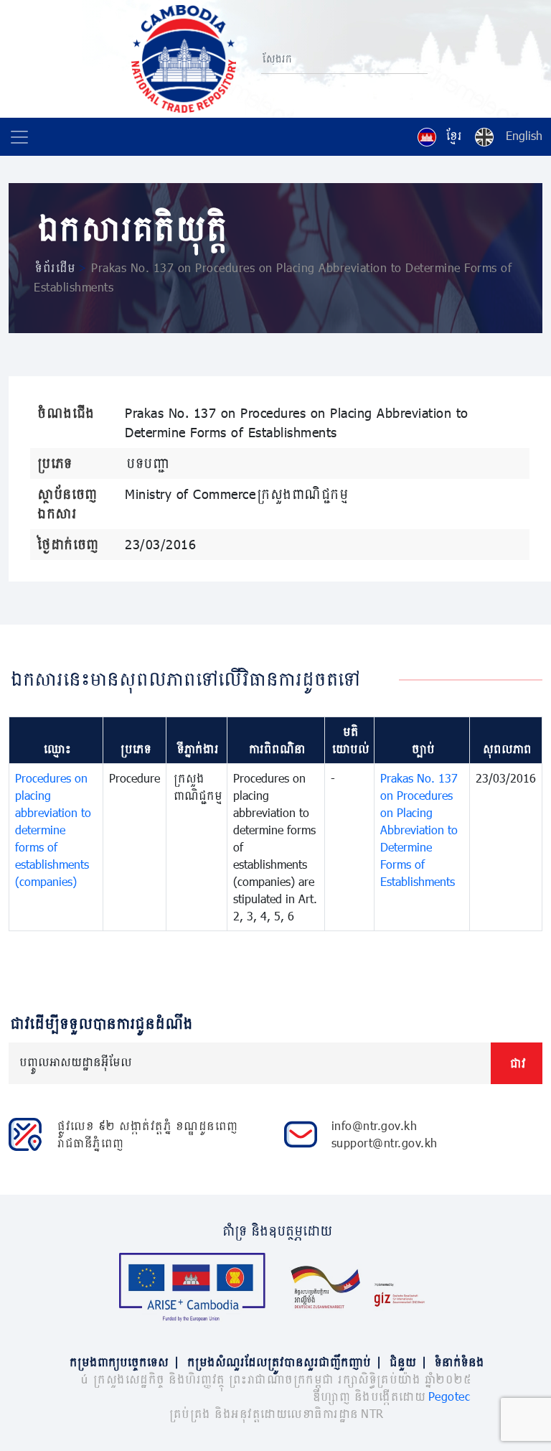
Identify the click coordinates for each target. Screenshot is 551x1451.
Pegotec (449, 1396)
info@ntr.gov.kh (374, 1125)
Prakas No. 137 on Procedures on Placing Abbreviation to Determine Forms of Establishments (419, 829)
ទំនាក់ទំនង (458, 1361)
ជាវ (516, 1063)
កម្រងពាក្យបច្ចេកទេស (123, 1361)
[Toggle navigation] (19, 137)
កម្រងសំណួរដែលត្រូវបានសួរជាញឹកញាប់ (283, 1361)
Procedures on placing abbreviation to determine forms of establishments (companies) (53, 829)
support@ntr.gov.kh (384, 1142)
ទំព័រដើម (54, 267)
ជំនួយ (407, 1361)
